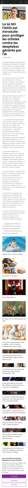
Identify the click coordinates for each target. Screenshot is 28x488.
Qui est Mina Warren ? (9, 297)
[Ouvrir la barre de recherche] (20, 2)
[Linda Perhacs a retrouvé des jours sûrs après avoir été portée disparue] (14, 407)
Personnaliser (14, 480)
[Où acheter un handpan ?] (14, 272)
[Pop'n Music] (2, 2)
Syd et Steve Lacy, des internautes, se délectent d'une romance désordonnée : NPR (13, 371)
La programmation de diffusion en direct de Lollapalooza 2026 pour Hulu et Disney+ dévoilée (13, 450)
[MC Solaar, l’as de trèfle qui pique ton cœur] (14, 315)
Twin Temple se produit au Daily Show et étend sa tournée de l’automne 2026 (12, 436)
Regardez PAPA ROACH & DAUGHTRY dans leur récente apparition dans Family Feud (11, 226)
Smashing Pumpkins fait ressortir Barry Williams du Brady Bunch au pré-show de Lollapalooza (12, 385)
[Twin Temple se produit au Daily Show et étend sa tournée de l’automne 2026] (14, 431)
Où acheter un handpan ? (10, 276)
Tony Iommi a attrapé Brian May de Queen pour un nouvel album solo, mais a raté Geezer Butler (13, 399)
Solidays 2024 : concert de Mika (12, 254)
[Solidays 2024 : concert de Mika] (14, 251)
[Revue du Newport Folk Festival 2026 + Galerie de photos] (14, 419)
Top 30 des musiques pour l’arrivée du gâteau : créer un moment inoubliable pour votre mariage (13, 344)
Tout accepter (14, 476)
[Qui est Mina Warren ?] (14, 294)
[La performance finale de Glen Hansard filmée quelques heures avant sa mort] (14, 352)
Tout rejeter (14, 484)
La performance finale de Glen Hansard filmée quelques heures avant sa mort (12, 357)
